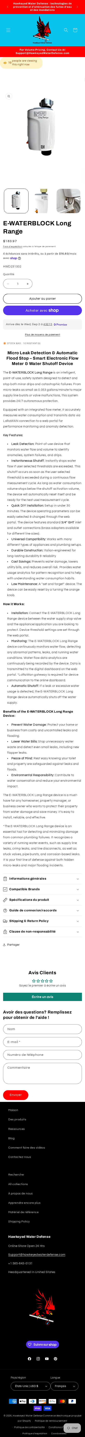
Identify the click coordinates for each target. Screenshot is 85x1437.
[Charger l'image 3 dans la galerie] (69, 201)
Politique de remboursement (51, 1421)
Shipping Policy (19, 1221)
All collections (18, 1184)
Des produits (17, 1119)
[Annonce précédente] (7, 6)
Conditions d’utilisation (62, 1427)
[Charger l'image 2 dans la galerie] (42, 201)
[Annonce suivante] (77, 6)
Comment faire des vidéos (26, 1147)
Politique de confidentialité (29, 1427)
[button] (8, 30)
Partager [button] (13, 944)
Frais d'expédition (12, 246)
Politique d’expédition (34, 1433)
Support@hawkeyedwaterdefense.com (36, 1254)
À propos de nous (20, 1193)
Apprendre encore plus (24, 1202)
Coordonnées (58, 1433)
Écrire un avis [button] (42, 997)
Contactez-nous (19, 1157)
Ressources (16, 1129)
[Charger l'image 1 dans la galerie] (16, 201)
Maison (13, 1110)
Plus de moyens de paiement (42, 334)
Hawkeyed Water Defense (27, 1416)
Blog (11, 1138)
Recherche (16, 1174)
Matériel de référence (23, 1212)
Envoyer (16, 1094)
